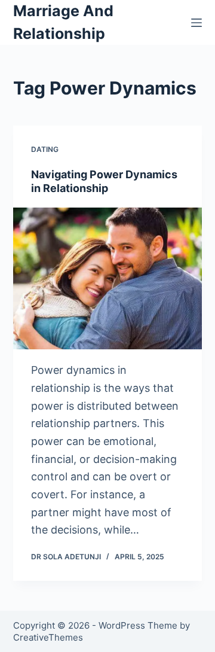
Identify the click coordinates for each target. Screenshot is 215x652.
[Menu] (196, 22)
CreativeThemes (48, 637)
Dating (45, 149)
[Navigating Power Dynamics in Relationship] (107, 279)
